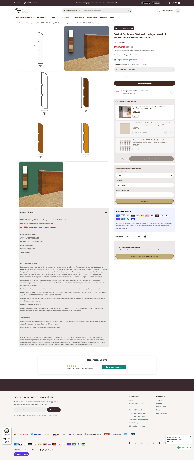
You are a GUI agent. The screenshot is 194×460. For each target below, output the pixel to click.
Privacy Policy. (52, 415)
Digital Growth (48, 450)
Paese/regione (120, 171)
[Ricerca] (129, 10)
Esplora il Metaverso (30, 3)
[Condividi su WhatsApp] (145, 236)
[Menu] (10, 428)
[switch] (7, 442)
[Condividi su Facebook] (127, 236)
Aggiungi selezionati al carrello (151, 159)
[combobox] (97, 10)
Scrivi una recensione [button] (114, 367)
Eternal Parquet (24, 450)
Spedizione (126, 50)
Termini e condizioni (38, 415)
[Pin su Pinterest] (139, 236)
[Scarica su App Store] (155, 2)
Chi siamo (17, 3)
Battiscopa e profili (32, 23)
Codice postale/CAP (122, 190)
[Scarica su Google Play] (146, 2)
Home (21, 23)
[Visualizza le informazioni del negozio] (172, 92)
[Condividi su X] (133, 236)
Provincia (118, 181)
